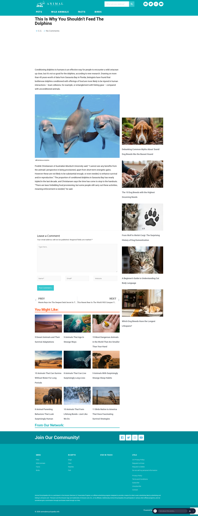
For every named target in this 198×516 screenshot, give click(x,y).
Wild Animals (60, 12)
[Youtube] (161, 4)
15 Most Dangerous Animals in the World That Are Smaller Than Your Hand (106, 342)
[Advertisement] (77, 51)
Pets (39, 12)
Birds (98, 12)
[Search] (131, 4)
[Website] (105, 279)
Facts (81, 12)
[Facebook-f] (145, 4)
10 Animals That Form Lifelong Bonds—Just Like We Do (76, 414)
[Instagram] (156, 4)
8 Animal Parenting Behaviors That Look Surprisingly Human (44, 414)
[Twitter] (128, 437)
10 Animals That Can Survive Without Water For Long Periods (48, 378)
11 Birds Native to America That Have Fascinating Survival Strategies (104, 414)
